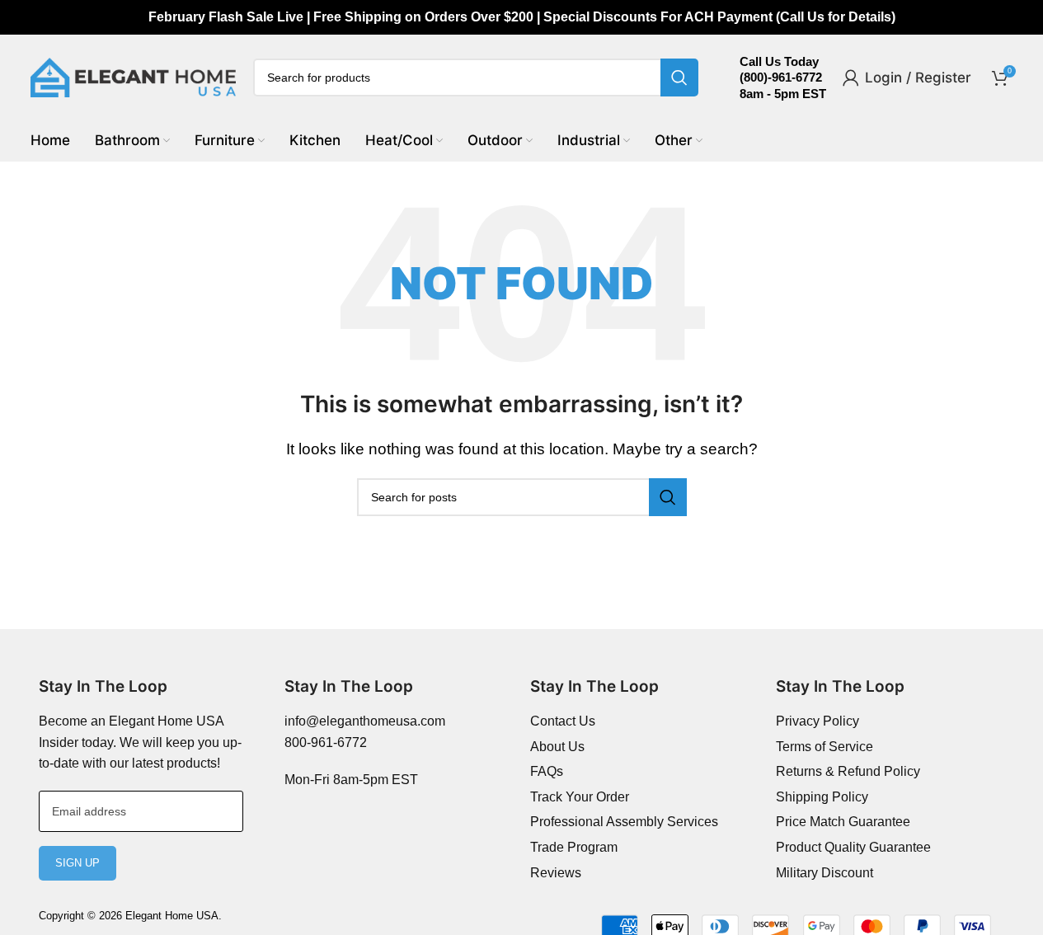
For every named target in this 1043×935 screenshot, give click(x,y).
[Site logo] (134, 76)
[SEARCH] (679, 77)
